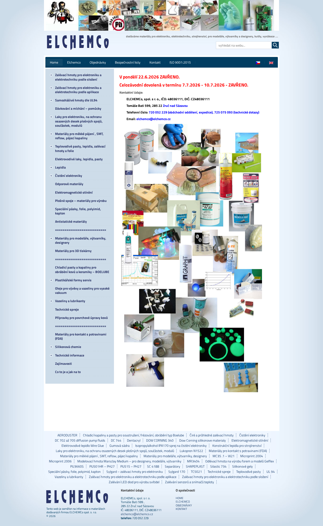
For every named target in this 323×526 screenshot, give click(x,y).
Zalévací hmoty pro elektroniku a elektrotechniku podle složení (78, 77)
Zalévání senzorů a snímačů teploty (189, 482)
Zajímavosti (63, 363)
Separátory (172, 466)
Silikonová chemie (68, 346)
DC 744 (116, 440)
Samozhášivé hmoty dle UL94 (76, 100)
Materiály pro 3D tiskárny (73, 250)
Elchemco (74, 62)
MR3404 (193, 461)
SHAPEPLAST (195, 466)
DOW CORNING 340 (160, 440)
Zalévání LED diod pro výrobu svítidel (134, 482)
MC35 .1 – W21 (224, 456)
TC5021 (196, 472)
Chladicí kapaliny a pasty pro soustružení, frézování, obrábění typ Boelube (133, 435)
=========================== (80, 229)
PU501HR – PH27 (102, 466)
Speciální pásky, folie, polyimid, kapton (78, 211)
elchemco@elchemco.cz (137, 514)
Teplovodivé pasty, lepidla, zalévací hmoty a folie (80, 148)
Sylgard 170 (176, 472)
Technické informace (69, 355)
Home (54, 62)
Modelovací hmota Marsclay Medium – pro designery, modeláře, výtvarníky (129, 461)
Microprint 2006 (60, 461)
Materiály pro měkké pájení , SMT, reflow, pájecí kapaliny (79, 135)
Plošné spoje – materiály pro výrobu (81, 200)
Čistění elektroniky (68, 175)
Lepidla (60, 167)
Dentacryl (133, 440)
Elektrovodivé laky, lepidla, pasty (79, 158)
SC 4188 (153, 466)
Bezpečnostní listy (127, 62)
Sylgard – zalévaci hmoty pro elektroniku (134, 472)
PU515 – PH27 (130, 466)
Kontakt (155, 62)
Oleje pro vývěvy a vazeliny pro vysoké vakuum (82, 290)
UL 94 (270, 472)
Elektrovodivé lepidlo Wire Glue (82, 446)
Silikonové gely (242, 466)
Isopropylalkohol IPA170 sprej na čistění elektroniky (171, 446)
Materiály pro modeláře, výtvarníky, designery (80, 240)
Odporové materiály (69, 183)
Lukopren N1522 (191, 451)
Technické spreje (67, 309)
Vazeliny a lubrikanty (70, 300)
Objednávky (98, 62)
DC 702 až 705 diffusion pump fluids (80, 440)
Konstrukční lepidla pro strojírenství (237, 446)
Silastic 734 (218, 466)
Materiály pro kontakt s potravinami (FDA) (80, 336)
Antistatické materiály (71, 221)
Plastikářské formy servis (73, 280)
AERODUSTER (67, 435)
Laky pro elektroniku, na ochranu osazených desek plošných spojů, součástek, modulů (79, 121)
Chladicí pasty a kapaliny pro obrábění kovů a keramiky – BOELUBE (82, 269)
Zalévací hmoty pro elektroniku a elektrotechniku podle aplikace (78, 89)
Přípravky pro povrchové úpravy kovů (81, 317)
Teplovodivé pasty (248, 472)
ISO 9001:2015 (180, 62)
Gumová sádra (119, 446)
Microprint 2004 (251, 456)
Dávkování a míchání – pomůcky (78, 108)
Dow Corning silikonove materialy (202, 440)
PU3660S (77, 466)
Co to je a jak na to (68, 371)
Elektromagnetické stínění (74, 192)
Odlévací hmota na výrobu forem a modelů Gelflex (239, 461)
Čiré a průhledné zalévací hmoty (212, 435)
